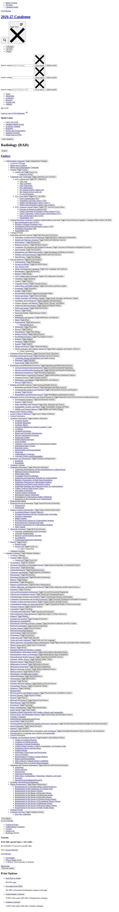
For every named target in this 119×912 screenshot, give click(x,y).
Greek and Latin (16, 638)
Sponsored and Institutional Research (28, 780)
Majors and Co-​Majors (18, 165)
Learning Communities (23, 516)
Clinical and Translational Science (22, 594)
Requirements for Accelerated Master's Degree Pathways (35, 787)
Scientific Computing (18, 717)
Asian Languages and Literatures (27, 269)
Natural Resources (17, 676)
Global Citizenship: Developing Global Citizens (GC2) (40, 211)
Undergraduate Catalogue (15, 161)
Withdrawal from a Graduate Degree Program (31, 763)
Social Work (19, 363)
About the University (18, 529)
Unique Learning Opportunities (22, 510)
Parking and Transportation (15, 131)
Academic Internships (23, 423)
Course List (19, 172)
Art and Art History (22, 264)
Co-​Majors (19, 429)
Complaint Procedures (23, 431)
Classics (18, 281)
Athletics (9, 104)
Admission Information (18, 467)
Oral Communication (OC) (29, 199)
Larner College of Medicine (20, 414)
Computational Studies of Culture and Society (27, 604)
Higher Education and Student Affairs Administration (29, 643)
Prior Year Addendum (23, 814)
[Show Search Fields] (4, 40)
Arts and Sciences (16, 259)
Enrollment (19, 461)
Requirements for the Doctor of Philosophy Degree (33, 803)
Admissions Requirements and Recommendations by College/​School (40, 470)
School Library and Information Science (25, 714)
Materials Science (16, 662)
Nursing (18, 392)
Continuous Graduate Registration (27, 744)
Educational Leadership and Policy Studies (26, 623)
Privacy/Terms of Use (13, 860)
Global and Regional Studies (25, 306)
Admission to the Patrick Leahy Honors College (32, 484)
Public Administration (18, 708)
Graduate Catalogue (13, 553)
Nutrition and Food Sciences (25, 255)
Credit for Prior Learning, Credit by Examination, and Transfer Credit (40, 746)
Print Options (6, 818)
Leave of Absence (21, 755)
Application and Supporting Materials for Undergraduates (36, 478)
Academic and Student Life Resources (24, 782)
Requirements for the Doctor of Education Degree (33, 797)
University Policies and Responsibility (29, 456)
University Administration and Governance (30, 531)
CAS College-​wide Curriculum (26, 276)
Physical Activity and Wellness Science (24, 693)
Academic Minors (21, 425)
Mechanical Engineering (24, 373)
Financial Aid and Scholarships (21, 503)
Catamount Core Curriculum (20, 177)
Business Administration (19, 585)
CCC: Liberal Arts (21, 179)
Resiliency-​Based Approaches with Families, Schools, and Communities (36, 712)
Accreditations (20, 538)
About (8, 94)
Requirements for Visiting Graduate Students (31, 757)
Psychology (14, 705)
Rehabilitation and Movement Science (29, 395)
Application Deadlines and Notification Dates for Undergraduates (39, 486)
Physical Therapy (16, 695)
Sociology (18, 341)
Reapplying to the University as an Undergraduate (33, 499)
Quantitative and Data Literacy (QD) (33, 201)
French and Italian (21, 296)
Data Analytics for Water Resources (23, 614)
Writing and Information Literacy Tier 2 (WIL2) (37, 205)
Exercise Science (16, 628)
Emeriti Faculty (20, 544)
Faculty (13, 542)
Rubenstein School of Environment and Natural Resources (31, 397)
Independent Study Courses (25, 446)
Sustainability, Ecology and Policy (27, 407)
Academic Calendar (13, 126)
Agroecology (15, 567)
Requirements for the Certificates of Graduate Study (34, 789)
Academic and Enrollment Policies (23, 738)
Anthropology (20, 262)
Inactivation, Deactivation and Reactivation (30, 752)
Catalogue (10, 46)
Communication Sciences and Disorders (29, 390)
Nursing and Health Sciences (20, 385)
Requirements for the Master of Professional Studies (34, 795)
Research (9, 100)
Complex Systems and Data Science (23, 602)
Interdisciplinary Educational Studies (23, 652)
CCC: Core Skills (21, 196)
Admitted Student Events (15, 124)
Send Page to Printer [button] (13, 878)
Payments (18, 778)
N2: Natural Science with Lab (30, 192)
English (17, 291)
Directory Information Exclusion (27, 435)
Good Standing (20, 442)
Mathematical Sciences (18, 664)
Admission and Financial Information (24, 765)
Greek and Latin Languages (20, 640)
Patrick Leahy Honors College (21, 412)
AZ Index (9, 5)
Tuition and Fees (21, 770)
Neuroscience (20, 322)
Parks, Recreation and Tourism (26, 404)
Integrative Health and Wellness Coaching (25, 650)
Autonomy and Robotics (19, 572)
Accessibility (10, 858)
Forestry (18, 402)
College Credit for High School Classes (29, 488)
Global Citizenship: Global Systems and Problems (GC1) (40, 214)
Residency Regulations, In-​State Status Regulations (33, 480)
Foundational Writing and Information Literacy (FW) (34, 226)
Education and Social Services (21, 356)
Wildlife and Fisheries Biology (26, 409)
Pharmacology (15, 691)
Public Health (15, 710)
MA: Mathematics (26, 188)
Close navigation (7, 139)
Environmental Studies (23, 293)
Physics (17, 329)
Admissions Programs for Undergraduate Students (33, 482)
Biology (18, 274)
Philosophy (19, 327)
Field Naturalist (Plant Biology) (21, 631)
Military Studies (20, 518)
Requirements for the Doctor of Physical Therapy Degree (36, 806)
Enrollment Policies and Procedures (28, 748)
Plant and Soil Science (18, 700)
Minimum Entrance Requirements (27, 472)
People (9, 51)
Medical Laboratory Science (20, 669)
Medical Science (16, 672)
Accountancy (15, 563)
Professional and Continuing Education (29, 523)
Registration (19, 463)
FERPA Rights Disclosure (24, 440)
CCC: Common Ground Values (26, 207)
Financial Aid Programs (23, 774)
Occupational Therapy (18, 686)
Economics (19, 288)
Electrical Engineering (18, 626)
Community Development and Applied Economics (33, 247)
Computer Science (21, 284)
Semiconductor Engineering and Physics (25, 719)
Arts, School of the (22, 267)
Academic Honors (21, 421)
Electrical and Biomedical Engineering (29, 370)
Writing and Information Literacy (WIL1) (35, 203)
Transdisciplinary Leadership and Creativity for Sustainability (32, 733)
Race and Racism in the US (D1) (32, 216)
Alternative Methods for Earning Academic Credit (33, 427)
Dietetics (13, 616)
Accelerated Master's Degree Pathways (29, 512)
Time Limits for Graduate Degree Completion (31, 761)
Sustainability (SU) (26, 218)
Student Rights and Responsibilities (28, 450)
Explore (5, 155)
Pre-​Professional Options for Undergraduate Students (34, 521)
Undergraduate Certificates (25, 454)
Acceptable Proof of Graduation (26, 476)
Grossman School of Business (21, 353)
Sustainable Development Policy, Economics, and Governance (33, 731)
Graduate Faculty (16, 810)
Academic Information (18, 418)
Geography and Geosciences (25, 301)
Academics (10, 98)
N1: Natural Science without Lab (32, 190)
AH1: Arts (23, 181)
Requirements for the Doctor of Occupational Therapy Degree (37, 801)
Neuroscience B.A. (27, 325)
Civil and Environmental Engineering (28, 368)
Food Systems (20, 250)
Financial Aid (20, 506)
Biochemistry (20, 242)
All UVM (9, 49)
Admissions (10, 96)
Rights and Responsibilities (25, 759)
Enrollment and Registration (20, 458)
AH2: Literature (25, 184)
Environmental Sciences (24, 399)
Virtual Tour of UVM (13, 135)
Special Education (16, 726)
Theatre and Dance (22, 346)
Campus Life (10, 102)
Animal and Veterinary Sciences (26, 240)
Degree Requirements (18, 784)
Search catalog (6, 65)
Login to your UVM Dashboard (12, 113)
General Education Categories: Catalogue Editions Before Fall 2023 (35, 220)
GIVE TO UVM (12, 122)
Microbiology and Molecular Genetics (29, 252)
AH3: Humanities (26, 186)
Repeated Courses (21, 448)
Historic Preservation (18, 645)
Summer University (13, 133)
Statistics (13, 728)
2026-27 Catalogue (15, 17)
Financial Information (18, 501)
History (17, 310)
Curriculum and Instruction (20, 611)
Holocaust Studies (21, 313)
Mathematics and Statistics (24, 317)
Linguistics (19, 315)
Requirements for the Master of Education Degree (33, 793)
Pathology (14, 688)
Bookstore (9, 129)
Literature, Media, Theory (19, 659)
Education (18, 360)
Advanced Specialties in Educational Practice (26, 565)
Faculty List (19, 547)
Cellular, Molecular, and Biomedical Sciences (26, 587)
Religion (18, 339)
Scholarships (19, 508)
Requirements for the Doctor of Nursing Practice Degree (35, 799)
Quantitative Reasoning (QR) (25, 229)
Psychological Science (23, 337)
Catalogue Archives (17, 551)
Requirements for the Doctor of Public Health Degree (34, 808)
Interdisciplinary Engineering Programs (29, 375)
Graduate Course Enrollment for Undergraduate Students (36, 444)
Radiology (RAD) (26, 174)
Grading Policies (21, 750)
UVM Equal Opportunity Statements (28, 540)
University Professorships (24, 533)
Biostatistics (14, 582)
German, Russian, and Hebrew (26, 303)
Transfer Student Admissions (25, 493)
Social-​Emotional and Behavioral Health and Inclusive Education (34, 724)
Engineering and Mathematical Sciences (25, 365)
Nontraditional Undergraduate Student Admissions (33, 497)
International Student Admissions (27, 495)
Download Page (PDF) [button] (14, 886)
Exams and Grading (22, 437)
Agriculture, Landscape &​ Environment (29, 237)
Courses (13, 170)
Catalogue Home (12, 7)
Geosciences (14, 635)
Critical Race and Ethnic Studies (27, 286)
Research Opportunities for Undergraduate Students (34, 525)
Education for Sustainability (20, 621)
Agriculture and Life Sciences (21, 235)
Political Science (21, 334)
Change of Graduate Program (25, 740)
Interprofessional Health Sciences (22, 657)
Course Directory (11, 850)
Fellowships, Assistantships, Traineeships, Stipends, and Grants (38, 776)
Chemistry (18, 279)
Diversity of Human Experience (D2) (33, 209)
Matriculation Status (22, 474)
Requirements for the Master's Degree (29, 791)
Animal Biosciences (17, 570)
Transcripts (19, 452)
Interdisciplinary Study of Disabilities (23, 654)
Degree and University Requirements (28, 433)
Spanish (18, 344)
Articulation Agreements (24, 491)
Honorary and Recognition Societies (28, 536)
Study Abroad (20, 527)
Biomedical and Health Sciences (27, 387)
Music (17, 320)
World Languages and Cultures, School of (30, 349)
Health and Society (22, 308)
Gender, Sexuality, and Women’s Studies (30, 298)
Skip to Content (11, 3)
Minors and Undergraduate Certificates (24, 167)
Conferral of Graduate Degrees (26, 742)
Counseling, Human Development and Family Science (35, 358)
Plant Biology (20, 257)
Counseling (14, 609)
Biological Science (22, 245)
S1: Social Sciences (27, 194)
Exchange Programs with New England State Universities (36, 514)
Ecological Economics (18, 619)
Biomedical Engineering (19, 577)
